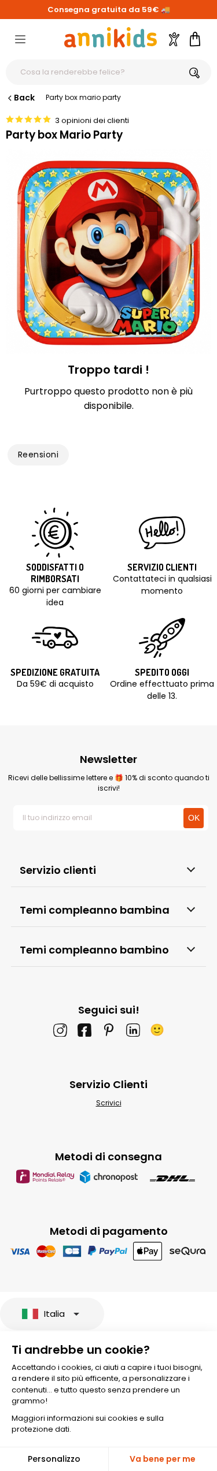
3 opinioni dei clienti (92, 120)
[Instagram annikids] (60, 1030)
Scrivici (109, 1103)
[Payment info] (108, 1250)
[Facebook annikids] (84, 1030)
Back (24, 97)
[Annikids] (110, 37)
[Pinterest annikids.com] (109, 1030)
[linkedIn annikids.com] (133, 1030)
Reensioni (38, 454)
